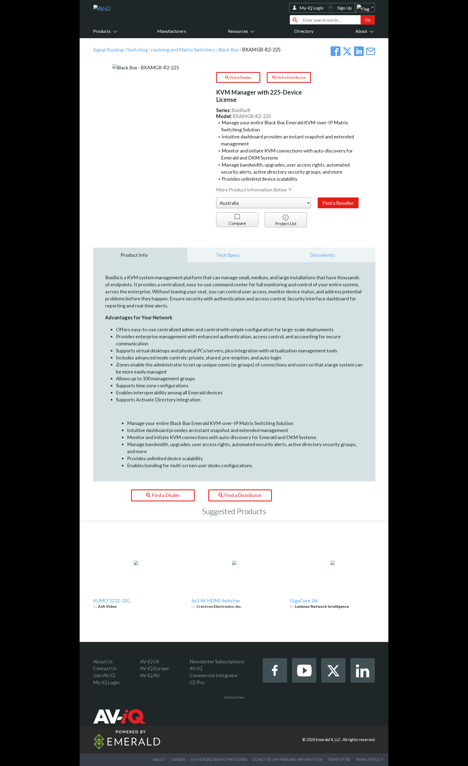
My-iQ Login (311, 7)
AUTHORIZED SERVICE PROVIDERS (219, 759)
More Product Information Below (252, 190)
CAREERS (178, 759)
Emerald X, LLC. (329, 739)
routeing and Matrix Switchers (183, 50)
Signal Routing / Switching (120, 50)
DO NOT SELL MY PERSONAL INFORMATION (287, 759)
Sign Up (344, 7)
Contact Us (105, 668)
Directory (303, 31)
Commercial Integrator (214, 675)
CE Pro (197, 682)
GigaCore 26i (304, 600)
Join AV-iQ (104, 675)
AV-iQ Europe (154, 668)
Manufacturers (171, 31)
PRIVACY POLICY (369, 759)
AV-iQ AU (150, 675)
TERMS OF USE (338, 759)
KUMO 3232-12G (111, 600)
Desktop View (234, 697)
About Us (103, 661)
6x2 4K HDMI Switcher (215, 600)
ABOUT (159, 759)
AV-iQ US (149, 661)
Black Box (228, 50)
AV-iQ (196, 668)
